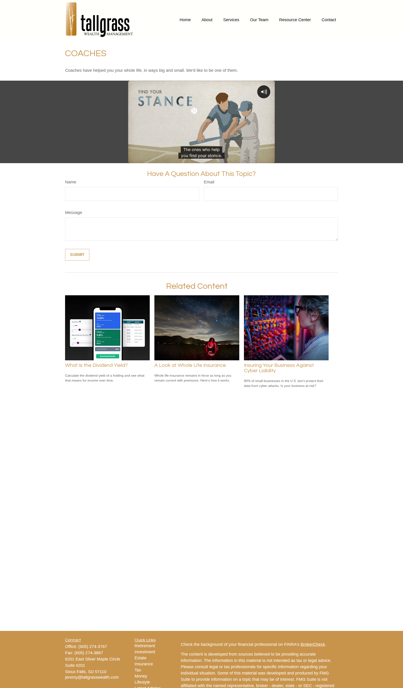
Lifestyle (142, 682)
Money (141, 676)
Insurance (144, 664)
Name (70, 182)
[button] (185, 19)
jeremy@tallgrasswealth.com (92, 677)
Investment (145, 652)
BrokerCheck (313, 644)
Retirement (145, 645)
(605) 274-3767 (92, 646)
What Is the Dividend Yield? (96, 365)
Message (73, 212)
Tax (138, 670)
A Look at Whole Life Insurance (190, 365)
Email (209, 182)
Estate (140, 658)
